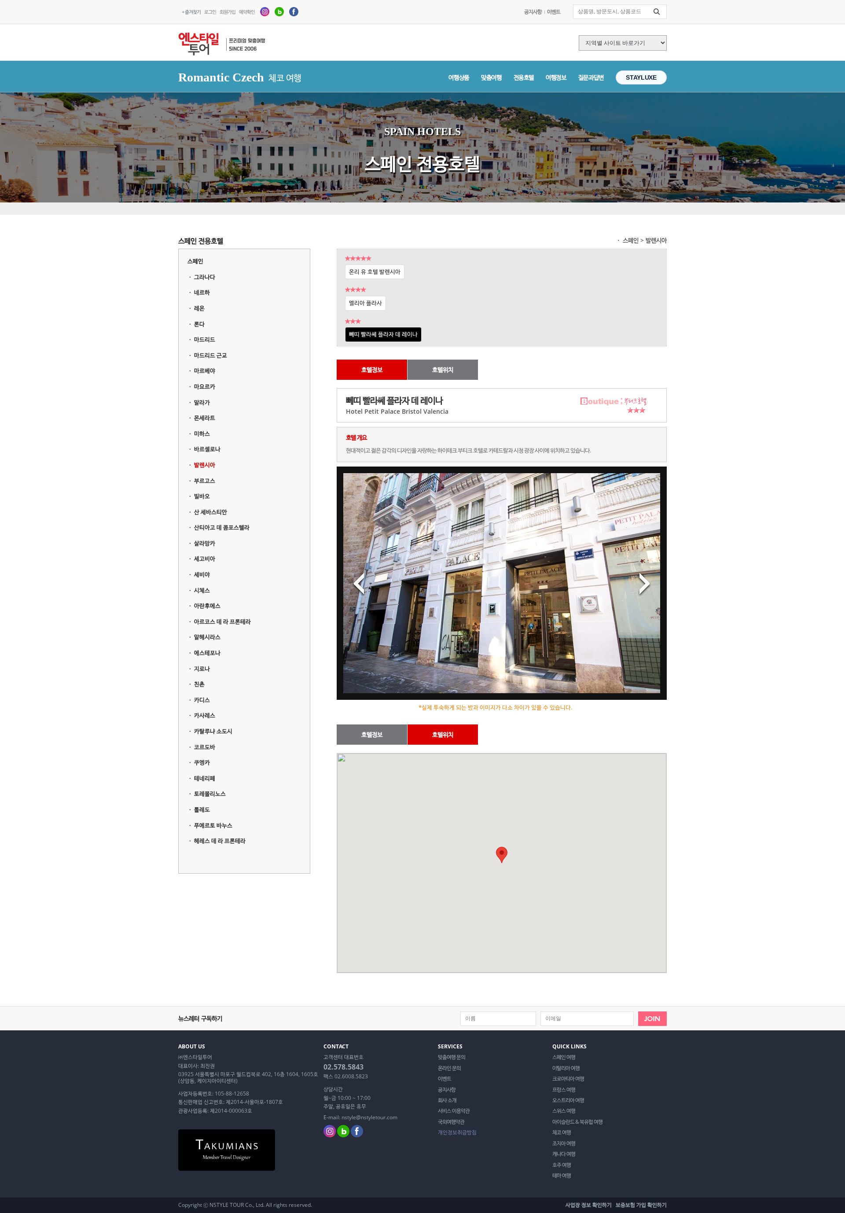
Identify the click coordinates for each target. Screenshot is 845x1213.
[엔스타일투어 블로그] (279, 11)
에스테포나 (207, 653)
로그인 (210, 12)
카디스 (202, 700)
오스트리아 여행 (568, 1100)
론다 (199, 324)
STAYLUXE (641, 77)
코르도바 (204, 747)
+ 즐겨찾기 (191, 12)
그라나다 (204, 277)
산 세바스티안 (210, 512)
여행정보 (556, 77)
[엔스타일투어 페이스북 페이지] (293, 11)
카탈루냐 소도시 (213, 731)
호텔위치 (442, 369)
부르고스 (204, 481)
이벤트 (553, 11)
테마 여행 (561, 1176)
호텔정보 (371, 369)
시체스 (202, 590)
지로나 (202, 669)
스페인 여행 (563, 1057)
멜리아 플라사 (365, 303)
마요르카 (204, 386)
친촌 (199, 684)
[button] (501, 855)
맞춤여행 (491, 77)
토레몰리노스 (210, 794)
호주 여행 (561, 1165)
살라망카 (204, 543)
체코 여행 (561, 1132)
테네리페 (204, 778)
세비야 (202, 574)
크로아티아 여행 (568, 1079)
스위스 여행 (563, 1111)
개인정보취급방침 (457, 1132)
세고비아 (204, 558)
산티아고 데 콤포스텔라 (222, 527)
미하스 (202, 433)
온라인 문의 (449, 1068)
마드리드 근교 (210, 355)
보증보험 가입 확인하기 (641, 1205)
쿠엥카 (202, 762)
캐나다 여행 (563, 1154)
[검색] (656, 12)
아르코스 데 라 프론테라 (222, 621)
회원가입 (227, 12)
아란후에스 (207, 606)
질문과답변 (591, 77)
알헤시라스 (207, 637)
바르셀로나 (207, 449)
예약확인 (247, 12)
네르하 (202, 292)
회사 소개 (447, 1100)
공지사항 (533, 11)
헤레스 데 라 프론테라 (220, 841)
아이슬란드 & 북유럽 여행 (577, 1122)
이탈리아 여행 (566, 1068)
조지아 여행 (563, 1143)
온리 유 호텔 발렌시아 (374, 272)
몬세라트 (204, 418)
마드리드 (204, 339)
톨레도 (202, 809)
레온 (199, 308)
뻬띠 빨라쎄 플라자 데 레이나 (383, 334)
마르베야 (204, 371)
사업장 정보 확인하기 (589, 1205)
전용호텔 (524, 77)
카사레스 (204, 715)
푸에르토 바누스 (213, 825)
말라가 (202, 402)
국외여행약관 (451, 1122)
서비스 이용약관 (454, 1111)
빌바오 (202, 496)
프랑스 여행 (563, 1090)
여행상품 (458, 77)
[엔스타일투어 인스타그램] (264, 11)
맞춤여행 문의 (451, 1057)
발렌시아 (204, 465)
